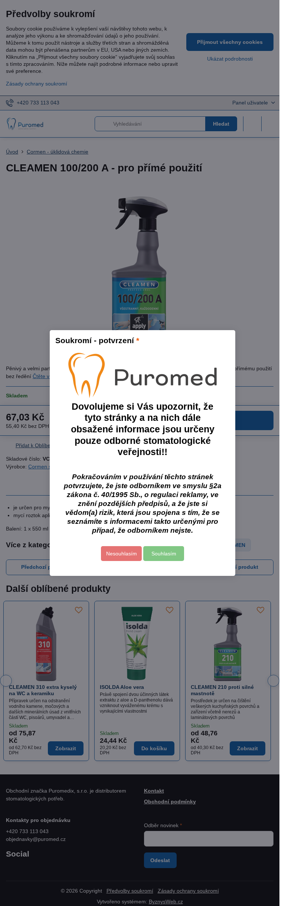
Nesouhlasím (121, 554)
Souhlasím (163, 554)
